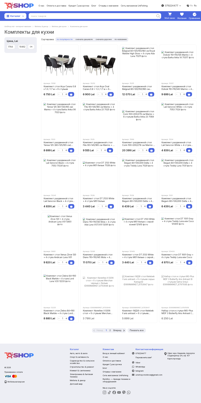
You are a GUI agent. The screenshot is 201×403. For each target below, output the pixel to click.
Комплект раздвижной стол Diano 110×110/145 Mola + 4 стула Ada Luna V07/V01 (97, 257)
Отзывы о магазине (108, 5)
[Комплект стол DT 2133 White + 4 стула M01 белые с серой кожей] (138, 231)
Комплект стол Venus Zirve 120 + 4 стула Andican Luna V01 (60, 256)
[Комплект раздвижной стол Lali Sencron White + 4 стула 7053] (177, 119)
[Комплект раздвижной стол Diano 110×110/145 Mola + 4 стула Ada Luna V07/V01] (99, 231)
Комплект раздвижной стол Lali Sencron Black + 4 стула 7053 (58, 201)
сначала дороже (104, 39)
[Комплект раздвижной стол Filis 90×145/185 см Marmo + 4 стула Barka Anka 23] (99, 119)
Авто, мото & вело (79, 353)
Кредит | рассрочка (79, 5)
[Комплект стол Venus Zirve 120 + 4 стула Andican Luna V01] (60, 231)
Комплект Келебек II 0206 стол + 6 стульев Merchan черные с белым (97, 313)
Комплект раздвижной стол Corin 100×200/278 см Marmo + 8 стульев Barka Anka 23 (138, 145)
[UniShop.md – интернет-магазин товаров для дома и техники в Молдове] (19, 355)
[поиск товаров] (158, 16)
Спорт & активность (79, 357)
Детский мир (76, 384)
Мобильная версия (16, 382)
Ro (191, 6)
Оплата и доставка (56, 5)
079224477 (171, 5)
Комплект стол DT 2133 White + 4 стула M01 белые (98, 199)
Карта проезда (174, 359)
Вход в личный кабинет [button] (114, 353)
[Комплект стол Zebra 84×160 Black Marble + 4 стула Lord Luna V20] (60, 287)
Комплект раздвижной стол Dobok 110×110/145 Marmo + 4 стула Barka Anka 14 (176, 89)
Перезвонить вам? (144, 357)
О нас (41, 5)
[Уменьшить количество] (58, 94)
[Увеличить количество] (66, 94)
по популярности (65, 39)
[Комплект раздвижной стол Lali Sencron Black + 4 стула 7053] (60, 175)
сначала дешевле (84, 39)
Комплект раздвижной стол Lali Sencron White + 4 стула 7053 (176, 145)
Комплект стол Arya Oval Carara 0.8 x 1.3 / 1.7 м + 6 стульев (96, 89)
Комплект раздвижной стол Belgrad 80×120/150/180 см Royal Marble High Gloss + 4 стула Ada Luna (137, 90)
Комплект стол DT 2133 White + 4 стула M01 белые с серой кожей (138, 257)
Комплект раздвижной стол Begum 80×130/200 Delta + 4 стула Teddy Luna (137, 201)
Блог (94, 5)
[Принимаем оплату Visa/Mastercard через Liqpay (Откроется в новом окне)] (10, 376)
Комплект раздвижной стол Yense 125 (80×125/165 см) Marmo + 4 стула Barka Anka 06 (58, 146)
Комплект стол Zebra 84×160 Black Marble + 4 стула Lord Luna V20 (59, 313)
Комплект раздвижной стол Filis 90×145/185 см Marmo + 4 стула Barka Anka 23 (98, 145)
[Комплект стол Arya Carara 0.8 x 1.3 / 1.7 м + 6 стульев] (60, 63)
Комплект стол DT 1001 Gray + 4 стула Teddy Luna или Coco (177, 256)
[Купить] (71, 94)
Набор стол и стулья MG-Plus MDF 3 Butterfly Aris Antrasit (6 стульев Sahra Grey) (177, 313)
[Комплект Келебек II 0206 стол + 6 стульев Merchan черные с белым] (99, 287)
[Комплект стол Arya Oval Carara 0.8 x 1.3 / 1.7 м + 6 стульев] (99, 63)
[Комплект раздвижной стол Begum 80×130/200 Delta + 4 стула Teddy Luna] (138, 175)
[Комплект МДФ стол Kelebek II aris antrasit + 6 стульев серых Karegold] (138, 287)
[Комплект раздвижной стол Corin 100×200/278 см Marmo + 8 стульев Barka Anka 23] (138, 119)
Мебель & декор (77, 380)
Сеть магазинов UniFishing (134, 5)
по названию (121, 39)
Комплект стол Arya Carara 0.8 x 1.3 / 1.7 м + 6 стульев (60, 87)
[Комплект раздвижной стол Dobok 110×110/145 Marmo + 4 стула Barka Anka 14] (177, 63)
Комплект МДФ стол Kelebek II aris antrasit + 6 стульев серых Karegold (138, 313)
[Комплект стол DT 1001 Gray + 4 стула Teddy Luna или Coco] (177, 231)
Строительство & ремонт (82, 367)
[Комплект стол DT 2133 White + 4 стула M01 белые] (99, 175)
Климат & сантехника (80, 370)
